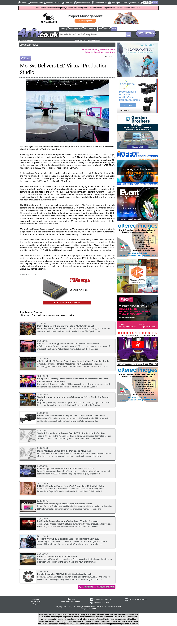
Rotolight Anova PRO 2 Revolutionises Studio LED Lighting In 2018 (68, 539)
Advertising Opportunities (70, 601)
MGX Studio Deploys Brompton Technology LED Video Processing (68, 521)
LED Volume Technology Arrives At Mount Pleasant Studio (64, 504)
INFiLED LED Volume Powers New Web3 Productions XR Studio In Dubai (70, 486)
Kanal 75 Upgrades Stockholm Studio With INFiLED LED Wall (65, 469)
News (114, 29)
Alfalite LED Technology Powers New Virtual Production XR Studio (68, 344)
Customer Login (35, 601)
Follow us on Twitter (101, 603)
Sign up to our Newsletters (138, 599)
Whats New (71, 599)
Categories (35, 604)
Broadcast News (36, 3)
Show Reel (69, 3)
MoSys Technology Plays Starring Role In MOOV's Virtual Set (65, 326)
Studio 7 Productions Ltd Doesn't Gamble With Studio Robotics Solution (71, 433)
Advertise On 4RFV (53, 3)
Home (24, 3)
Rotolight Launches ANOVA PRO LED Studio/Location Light (64, 574)
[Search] (128, 34)
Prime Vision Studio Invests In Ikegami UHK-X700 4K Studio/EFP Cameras (71, 416)
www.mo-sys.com (28, 274)
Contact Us (134, 3)
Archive (107, 29)
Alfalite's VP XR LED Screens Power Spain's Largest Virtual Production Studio (73, 361)
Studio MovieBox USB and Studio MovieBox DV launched (64, 451)
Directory (63, 29)
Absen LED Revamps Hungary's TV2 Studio (57, 556)
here (121, 8)
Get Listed (123, 3)
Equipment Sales (83, 3)
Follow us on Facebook (102, 599)
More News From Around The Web (98, 587)
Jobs (113, 3)
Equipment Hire (100, 3)
